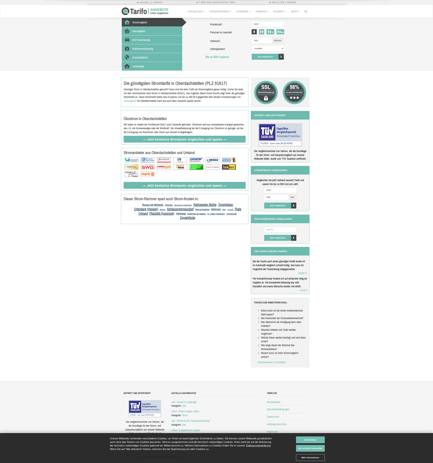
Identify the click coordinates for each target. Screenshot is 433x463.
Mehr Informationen (310, 457)
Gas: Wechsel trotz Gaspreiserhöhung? (190, 420)
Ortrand (143, 213)
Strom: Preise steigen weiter (185, 411)
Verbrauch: (215, 40)
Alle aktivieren (310, 439)
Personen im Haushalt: (221, 32)
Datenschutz (273, 416)
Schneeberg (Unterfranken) (183, 205)
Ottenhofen (169, 205)
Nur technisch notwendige (310, 448)
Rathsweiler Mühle (204, 204)
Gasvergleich (130, 100)
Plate (238, 209)
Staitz (224, 210)
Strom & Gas (195, 11)
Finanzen (261, 11)
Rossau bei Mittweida (152, 204)
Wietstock (216, 209)
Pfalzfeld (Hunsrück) (161, 213)
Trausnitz (230, 210)
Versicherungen (219, 11)
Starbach (162, 210)
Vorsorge (242, 11)
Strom (185, 415)
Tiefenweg (181, 213)
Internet (279, 11)
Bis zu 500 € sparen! (217, 57)
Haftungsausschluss (277, 424)
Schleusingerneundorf (180, 209)
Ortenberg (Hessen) (146, 209)
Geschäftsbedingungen (278, 409)
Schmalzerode (231, 214)
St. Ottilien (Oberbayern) (216, 214)
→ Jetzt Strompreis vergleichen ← (184, 139)
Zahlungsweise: (217, 48)
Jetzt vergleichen (265, 56)
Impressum (272, 431)
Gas (184, 405)
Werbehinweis (273, 401)
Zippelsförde (187, 217)
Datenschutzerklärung (258, 445)
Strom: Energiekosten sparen (185, 430)
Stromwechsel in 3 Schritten (272, 362)
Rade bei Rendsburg (202, 209)
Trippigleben (225, 204)
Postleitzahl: (216, 24)
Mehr (294, 11)
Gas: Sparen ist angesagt (183, 401)
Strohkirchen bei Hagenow (196, 214)
